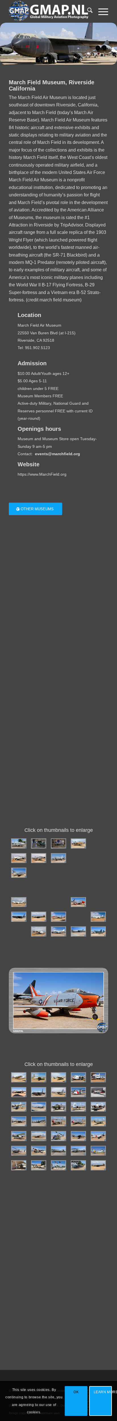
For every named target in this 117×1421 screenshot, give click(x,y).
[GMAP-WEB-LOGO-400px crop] (48, 11)
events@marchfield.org (57, 454)
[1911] (58, 916)
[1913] (98, 916)
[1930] (39, 1106)
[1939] (19, 1136)
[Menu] (100, 11)
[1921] (58, 1077)
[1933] (98, 1106)
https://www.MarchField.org (42, 474)
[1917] (78, 931)
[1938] (98, 1121)
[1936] (58, 1121)
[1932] (78, 1106)
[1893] (98, 858)
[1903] (98, 887)
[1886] (58, 843)
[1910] (39, 916)
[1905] (39, 902)
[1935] (39, 1121)
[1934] (19, 1121)
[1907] (78, 902)
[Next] (95, 1000)
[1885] (39, 843)
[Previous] (21, 1000)
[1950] (39, 1165)
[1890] (39, 858)
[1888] (98, 843)
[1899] (19, 887)
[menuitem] (87, 11)
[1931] (58, 1106)
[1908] (98, 902)
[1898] (98, 872)
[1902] (78, 887)
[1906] (58, 902)
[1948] (98, 1150)
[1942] (78, 1136)
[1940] (39, 1136)
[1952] (78, 1165)
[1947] (78, 1150)
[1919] (19, 1077)
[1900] (39, 887)
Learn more (103, 1392)
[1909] (19, 916)
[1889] (19, 858)
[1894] (19, 872)
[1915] (39, 931)
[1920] (39, 1077)
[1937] (78, 1121)
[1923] (98, 1077)
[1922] (78, 1077)
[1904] (19, 902)
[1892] (78, 858)
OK (76, 1392)
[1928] (98, 1092)
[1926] (58, 1092)
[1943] (98, 1136)
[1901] (58, 887)
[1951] (58, 1165)
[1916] (58, 931)
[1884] (19, 843)
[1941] (58, 1136)
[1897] (78, 872)
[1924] (19, 1092)
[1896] (58, 872)
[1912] (78, 916)
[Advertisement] (58, 714)
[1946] (58, 1150)
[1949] (19, 1165)
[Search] (87, 11)
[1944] (19, 1150)
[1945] (39, 1150)
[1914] (19, 931)
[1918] (98, 931)
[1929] (19, 1106)
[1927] (78, 1092)
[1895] (39, 872)
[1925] (39, 1092)
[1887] (78, 843)
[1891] (58, 858)
